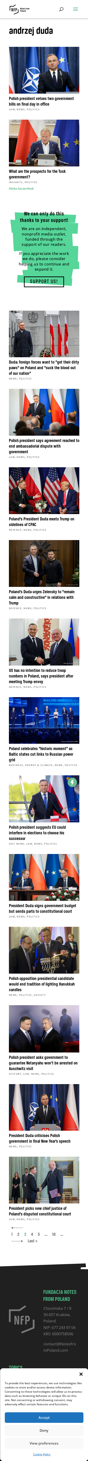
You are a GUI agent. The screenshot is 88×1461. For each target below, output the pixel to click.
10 (54, 1234)
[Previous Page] (17, 1228)
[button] (81, 1374)
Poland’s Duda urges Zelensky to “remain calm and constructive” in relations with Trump (42, 598)
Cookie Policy (41, 1454)
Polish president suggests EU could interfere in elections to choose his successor (37, 833)
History (15, 1073)
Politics (33, 109)
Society (40, 995)
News (21, 109)
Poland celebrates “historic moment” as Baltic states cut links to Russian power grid (41, 754)
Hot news (16, 843)
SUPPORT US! (44, 281)
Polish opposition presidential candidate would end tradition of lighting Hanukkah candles (42, 984)
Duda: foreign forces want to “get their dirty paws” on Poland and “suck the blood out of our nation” (44, 368)
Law (12, 109)
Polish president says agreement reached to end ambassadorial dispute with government (44, 446)
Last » (32, 1241)
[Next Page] (17, 1241)
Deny (44, 1430)
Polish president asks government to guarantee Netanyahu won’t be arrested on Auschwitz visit (43, 1063)
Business (16, 765)
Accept (44, 1417)
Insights (16, 182)
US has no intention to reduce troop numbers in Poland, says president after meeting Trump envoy (41, 676)
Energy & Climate (39, 765)
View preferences (44, 1443)
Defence (15, 529)
